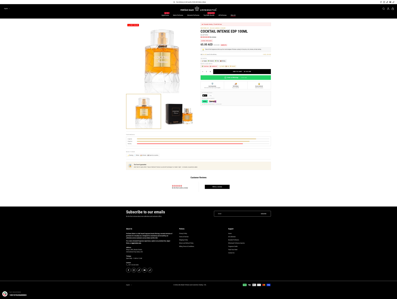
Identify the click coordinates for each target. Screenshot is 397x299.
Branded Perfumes (233, 240)
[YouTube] (390, 2)
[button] (205, 37)
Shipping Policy (183, 240)
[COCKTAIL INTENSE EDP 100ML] (143, 111)
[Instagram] (384, 2)
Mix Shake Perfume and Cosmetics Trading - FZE (192, 285)
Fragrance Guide (233, 246)
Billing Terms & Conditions (186, 246)
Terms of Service (184, 236)
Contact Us (231, 253)
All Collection (232, 236)
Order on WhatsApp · (237, 77)
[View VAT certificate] (390, 294)
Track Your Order (232, 249)
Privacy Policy (183, 233)
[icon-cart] (392, 9)
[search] (383, 9)
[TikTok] (387, 2)
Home (230, 233)
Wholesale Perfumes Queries (236, 243)
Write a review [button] (217, 187)
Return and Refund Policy (186, 243)
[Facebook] (381, 2)
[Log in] (388, 9)
